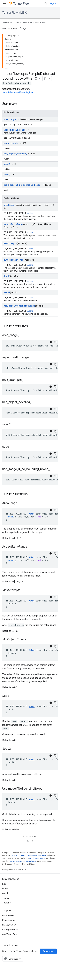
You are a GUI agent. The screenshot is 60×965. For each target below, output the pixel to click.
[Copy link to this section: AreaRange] (20, 503)
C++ (43, 22)
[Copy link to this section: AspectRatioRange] (30, 547)
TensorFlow (7, 22)
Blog (4, 884)
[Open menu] (5, 3)
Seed (6, 276)
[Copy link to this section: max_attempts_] (26, 380)
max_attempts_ (11, 143)
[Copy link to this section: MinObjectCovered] (31, 639)
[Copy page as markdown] (45, 78)
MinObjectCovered (13, 259)
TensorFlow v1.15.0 (14, 13)
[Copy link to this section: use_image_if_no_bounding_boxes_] (52, 469)
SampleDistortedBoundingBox (17, 92)
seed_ (6, 174)
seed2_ (7, 164)
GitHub (5, 893)
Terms (5, 945)
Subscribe (48, 951)
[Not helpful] (24, 28)
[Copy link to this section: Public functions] (30, 494)
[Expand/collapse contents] (18, 35)
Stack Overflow (9, 925)
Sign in (53, 3)
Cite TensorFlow (9, 934)
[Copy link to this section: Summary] (20, 104)
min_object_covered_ (15, 153)
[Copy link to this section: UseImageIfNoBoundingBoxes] (45, 789)
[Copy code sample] (55, 342)
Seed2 (6, 292)
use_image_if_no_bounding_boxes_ (22, 184)
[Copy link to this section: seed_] (13, 447)
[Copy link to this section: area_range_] (22, 335)
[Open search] (46, 3)
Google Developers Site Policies (22, 861)
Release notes (8, 920)
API (17, 22)
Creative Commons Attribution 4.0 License (28, 855)
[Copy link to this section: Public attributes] (31, 326)
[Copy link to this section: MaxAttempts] (23, 590)
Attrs (30, 213)
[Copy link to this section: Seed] (12, 696)
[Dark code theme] (50, 342)
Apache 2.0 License (37, 858)
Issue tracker (8, 915)
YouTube (6, 903)
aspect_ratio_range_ (15, 129)
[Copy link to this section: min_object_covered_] (34, 402)
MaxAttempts (10, 243)
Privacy (14, 945)
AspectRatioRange (13, 224)
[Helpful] (20, 28)
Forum (5, 888)
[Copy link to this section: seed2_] (15, 424)
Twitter (5, 898)
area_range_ (10, 119)
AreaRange (9, 205)
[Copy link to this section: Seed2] (14, 749)
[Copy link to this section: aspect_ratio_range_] (33, 357)
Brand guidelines (10, 929)
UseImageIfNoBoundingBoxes (19, 305)
